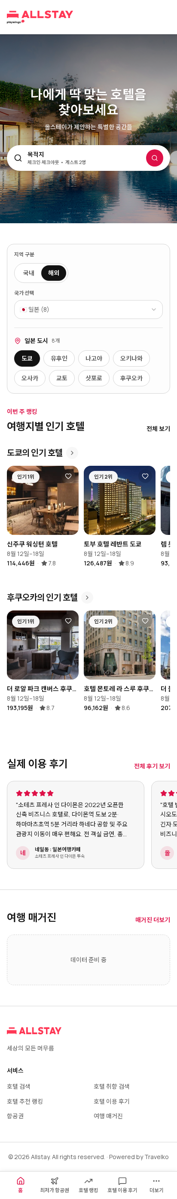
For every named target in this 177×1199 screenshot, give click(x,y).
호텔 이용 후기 (112, 1101)
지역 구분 (24, 254)
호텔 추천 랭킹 (25, 1101)
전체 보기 (158, 429)
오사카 (29, 378)
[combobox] (88, 309)
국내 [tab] (28, 273)
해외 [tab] (53, 273)
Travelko (156, 1157)
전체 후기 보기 (152, 766)
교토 (61, 378)
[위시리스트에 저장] (68, 476)
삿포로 (93, 378)
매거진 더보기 (152, 920)
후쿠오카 (131, 378)
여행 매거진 (108, 1116)
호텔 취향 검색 (112, 1086)
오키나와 (131, 358)
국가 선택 (24, 293)
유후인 (59, 358)
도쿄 (27, 358)
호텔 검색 (19, 1086)
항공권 (15, 1116)
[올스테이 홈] (40, 17)
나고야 (93, 358)
